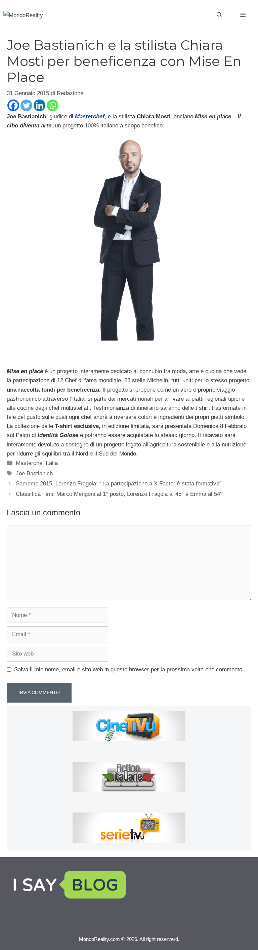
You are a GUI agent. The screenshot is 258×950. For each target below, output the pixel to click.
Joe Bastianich (34, 473)
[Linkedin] (39, 105)
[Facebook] (13, 105)
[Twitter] (26, 105)
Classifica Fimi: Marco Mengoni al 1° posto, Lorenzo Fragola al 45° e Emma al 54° (119, 494)
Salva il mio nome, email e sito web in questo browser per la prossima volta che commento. (129, 669)
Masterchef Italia (37, 463)
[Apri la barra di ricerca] (219, 15)
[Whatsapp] (52, 105)
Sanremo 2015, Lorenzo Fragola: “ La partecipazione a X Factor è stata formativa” (118, 483)
